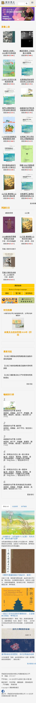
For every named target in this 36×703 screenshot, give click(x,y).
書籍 (7, 293)
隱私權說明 (29, 682)
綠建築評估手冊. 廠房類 (12, 426)
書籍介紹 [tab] (6, 506)
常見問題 (12, 682)
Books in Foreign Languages (18, 289)
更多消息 (29, 384)
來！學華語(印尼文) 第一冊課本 (15, 470)
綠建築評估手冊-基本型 (12, 411)
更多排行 (30, 495)
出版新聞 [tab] (15, 506)
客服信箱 (14, 684)
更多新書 (33, 203)
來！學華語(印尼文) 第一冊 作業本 (16, 454)
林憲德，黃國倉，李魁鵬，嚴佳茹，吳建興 (18, 488)
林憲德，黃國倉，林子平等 (14, 428)
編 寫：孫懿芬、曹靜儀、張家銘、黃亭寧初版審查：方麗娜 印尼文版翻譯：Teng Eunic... (17, 458)
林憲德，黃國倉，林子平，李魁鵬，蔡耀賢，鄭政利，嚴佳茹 (18, 414)
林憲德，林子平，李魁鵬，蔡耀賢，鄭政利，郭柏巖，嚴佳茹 (18, 442)
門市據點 (6, 684)
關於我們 (5, 682)
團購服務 (18, 286)
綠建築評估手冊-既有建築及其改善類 (17, 485)
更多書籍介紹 (31, 663)
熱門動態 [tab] (24, 506)
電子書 (18, 293)
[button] (4, 15)
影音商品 (29, 293)
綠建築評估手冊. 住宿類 (12, 439)
